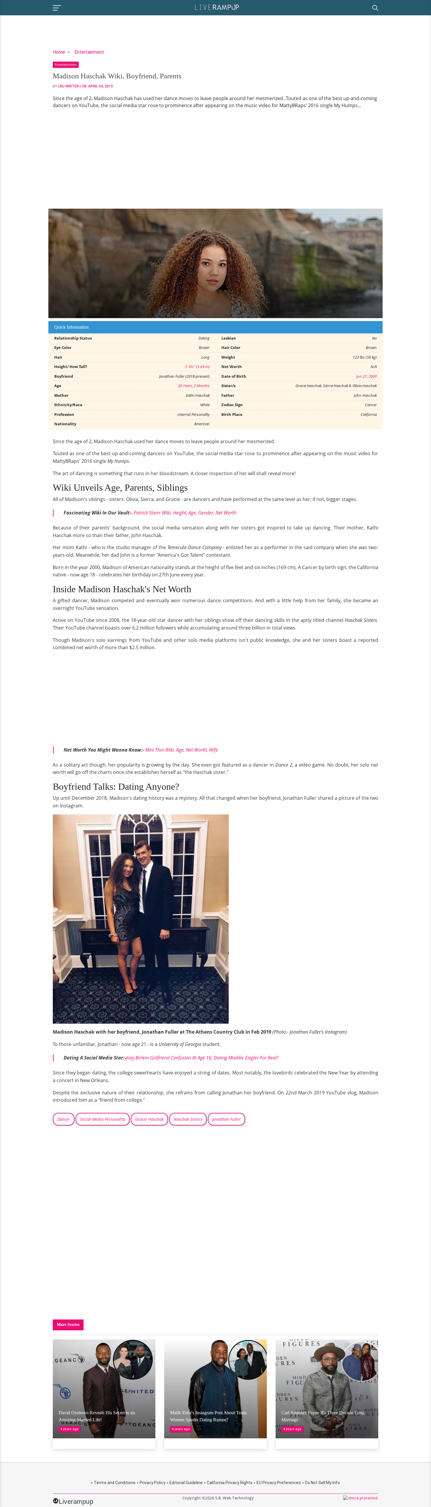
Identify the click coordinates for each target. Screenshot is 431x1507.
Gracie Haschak (149, 1119)
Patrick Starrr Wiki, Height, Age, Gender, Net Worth (185, 512)
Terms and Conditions (114, 1482)
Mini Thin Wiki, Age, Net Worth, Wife (181, 750)
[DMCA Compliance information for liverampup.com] (360, 1500)
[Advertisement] (215, 159)
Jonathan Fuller (226, 1119)
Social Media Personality (102, 1119)
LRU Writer (68, 86)
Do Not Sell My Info (322, 1482)
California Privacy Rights (229, 1482)
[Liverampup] (217, 6)
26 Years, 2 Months (194, 385)
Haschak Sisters (188, 1119)
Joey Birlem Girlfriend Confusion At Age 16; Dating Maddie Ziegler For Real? (202, 1057)
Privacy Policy (152, 1482)
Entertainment (89, 52)
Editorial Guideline (186, 1482)
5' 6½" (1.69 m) (197, 366)
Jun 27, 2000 (366, 376)
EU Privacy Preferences (279, 1482)
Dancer (63, 1119)
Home (59, 52)
